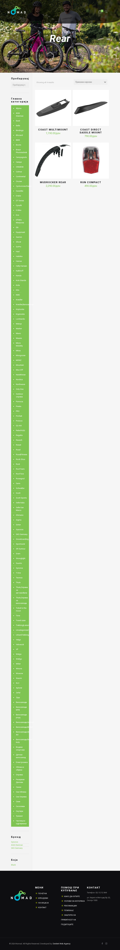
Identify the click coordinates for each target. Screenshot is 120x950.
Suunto (19, 563)
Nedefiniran (21, 375)
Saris (18, 483)
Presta (18, 406)
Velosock (20, 644)
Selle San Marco (20, 508)
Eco (17, 215)
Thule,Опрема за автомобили (22, 590)
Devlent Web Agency (61, 944)
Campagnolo (21, 157)
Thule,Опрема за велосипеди (22, 600)
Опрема (19, 775)
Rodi (18, 464)
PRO (17, 411)
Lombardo (20, 319)
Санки (18, 787)
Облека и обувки (20, 768)
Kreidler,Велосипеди (22, 304)
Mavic (18, 333)
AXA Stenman (19, 114)
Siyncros (19, 529)
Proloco (19, 421)
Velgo (18, 640)
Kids (18, 285)
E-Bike (18, 210)
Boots (18, 145)
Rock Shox (20, 459)
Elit (17, 227)
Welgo (19, 654)
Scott (18, 493)
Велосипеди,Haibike (22, 722)
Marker (19, 328)
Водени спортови (20, 748)
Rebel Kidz (20, 430)
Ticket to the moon (21, 609)
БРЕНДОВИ (43, 898)
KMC (18, 295)
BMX (18, 140)
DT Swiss (20, 200)
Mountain (20, 365)
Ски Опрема (21, 797)
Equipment (20, 232)
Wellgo (19, 659)
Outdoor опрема (19, 395)
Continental (20, 176)
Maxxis (19, 338)
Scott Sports (21, 498)
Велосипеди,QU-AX (22, 733)
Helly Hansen (21, 266)
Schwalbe (20, 488)
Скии (18, 801)
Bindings (19, 130)
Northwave (20, 384)
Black (13, 865)
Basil (18, 121)
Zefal (18, 693)
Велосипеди (21, 702)
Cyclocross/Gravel (22, 186)
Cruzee (19, 181)
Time (18, 616)
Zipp (18, 697)
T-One (18, 573)
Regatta (19, 435)
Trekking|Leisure (22, 625)
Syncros (19, 568)
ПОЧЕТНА (42, 893)
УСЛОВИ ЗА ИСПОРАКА (74, 901)
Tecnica (19, 578)
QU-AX (19, 426)
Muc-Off (19, 370)
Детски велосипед (21, 756)
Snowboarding (22, 539)
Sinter (18, 525)
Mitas (18, 351)
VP (17, 649)
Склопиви (20, 806)
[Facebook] (102, 943)
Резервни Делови (20, 780)
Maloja (19, 324)
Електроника (22, 762)
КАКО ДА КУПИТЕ (72, 896)
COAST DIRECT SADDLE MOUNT (91, 131)
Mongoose (20, 355)
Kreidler (19, 300)
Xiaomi (19, 678)
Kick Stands (21, 280)
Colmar (19, 172)
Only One (19, 389)
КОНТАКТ (42, 907)
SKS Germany (21, 534)
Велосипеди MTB (21, 708)
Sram (18, 553)
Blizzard (19, 135)
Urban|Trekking (22, 635)
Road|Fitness (21, 454)
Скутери (19, 811)
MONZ (18, 360)
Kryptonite (20, 314)
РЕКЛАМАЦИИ (70, 906)
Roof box (20, 474)
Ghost (18, 242)
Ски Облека (21, 792)
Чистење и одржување (21, 822)
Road (18, 450)
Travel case (20, 620)
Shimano (19, 515)
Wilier (18, 664)
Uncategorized (22, 630)
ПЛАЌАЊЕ (69, 910)
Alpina (18, 108)
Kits (17, 290)
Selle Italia (20, 503)
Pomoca (19, 401)
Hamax (19, 261)
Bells (18, 125)
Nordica (19, 379)
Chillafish (20, 167)
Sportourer (20, 544)
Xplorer (19, 688)
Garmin (19, 237)
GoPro (18, 247)
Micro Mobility (19, 344)
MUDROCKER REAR (53, 182)
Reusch (19, 440)
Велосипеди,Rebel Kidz (22, 740)
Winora (19, 668)
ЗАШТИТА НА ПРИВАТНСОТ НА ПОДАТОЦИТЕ (68, 919)
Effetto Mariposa (20, 221)
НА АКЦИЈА (43, 903)
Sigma (18, 520)
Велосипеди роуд (21, 716)
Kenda (18, 275)
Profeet (19, 416)
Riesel (18, 445)
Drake (18, 196)
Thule (18, 582)
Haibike (19, 256)
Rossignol (20, 478)
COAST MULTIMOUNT (53, 129)
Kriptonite (20, 309)
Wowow (19, 673)
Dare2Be (19, 191)
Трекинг (19, 816)
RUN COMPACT (90, 182)
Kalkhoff (19, 271)
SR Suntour (20, 549)
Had (17, 251)
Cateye (19, 162)
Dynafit (19, 205)
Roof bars (20, 469)
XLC (17, 683)
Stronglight (20, 558)
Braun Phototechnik (21, 151)
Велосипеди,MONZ (22, 727)
